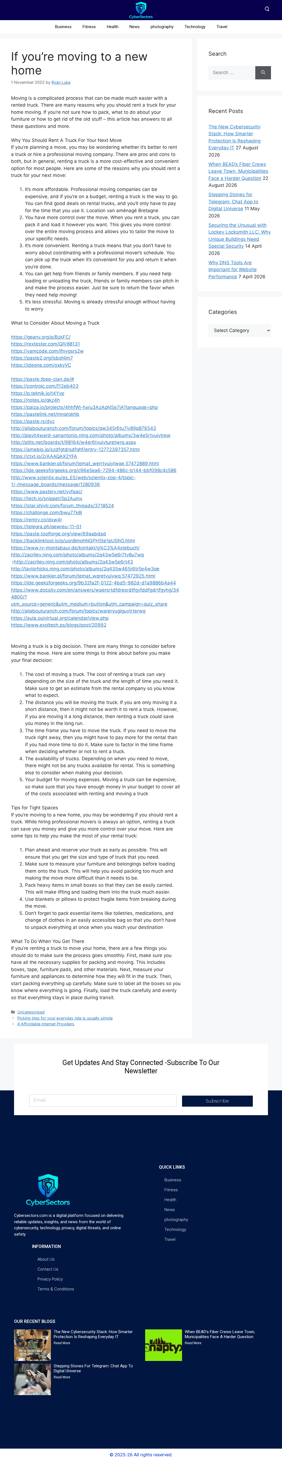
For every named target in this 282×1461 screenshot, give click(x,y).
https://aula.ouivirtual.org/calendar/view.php (60, 618)
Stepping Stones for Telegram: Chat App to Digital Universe (233, 201)
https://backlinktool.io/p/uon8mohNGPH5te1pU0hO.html (73, 540)
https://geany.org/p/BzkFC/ (40, 337)
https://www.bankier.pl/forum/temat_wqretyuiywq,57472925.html (83, 576)
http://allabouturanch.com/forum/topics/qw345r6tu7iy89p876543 (83, 428)
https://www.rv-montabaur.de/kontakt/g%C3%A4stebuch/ (75, 548)
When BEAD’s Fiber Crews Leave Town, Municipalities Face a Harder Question (238, 171)
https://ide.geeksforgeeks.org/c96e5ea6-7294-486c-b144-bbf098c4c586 (94, 470)
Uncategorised (31, 1012)
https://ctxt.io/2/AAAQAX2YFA (44, 456)
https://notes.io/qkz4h (35, 400)
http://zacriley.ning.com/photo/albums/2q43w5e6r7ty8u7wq (77, 554)
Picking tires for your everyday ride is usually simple (65, 1018)
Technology (195, 26)
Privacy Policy (50, 1279)
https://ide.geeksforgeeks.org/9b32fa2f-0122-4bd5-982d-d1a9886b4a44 (93, 583)
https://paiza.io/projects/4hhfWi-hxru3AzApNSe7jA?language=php (84, 407)
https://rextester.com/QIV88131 (45, 344)
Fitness (89, 26)
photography (162, 26)
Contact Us (47, 1269)
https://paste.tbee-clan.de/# (42, 379)
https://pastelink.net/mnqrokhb (45, 414)
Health (112, 26)
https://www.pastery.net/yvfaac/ (46, 491)
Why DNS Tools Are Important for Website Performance (232, 269)
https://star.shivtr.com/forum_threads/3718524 (62, 505)
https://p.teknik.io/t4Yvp (37, 393)
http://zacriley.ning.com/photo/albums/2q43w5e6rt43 (73, 562)
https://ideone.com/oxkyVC (41, 365)
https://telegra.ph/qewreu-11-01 (46, 526)
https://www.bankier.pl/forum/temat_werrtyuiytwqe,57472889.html (85, 463)
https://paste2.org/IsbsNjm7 (42, 358)
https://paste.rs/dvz (33, 421)
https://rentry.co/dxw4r (36, 519)
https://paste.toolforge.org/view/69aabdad (58, 534)
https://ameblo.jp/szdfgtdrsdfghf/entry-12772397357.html (75, 449)
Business (63, 26)
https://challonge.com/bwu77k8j (46, 512)
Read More (62, 1343)
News (134, 26)
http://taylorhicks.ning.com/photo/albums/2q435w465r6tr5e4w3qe (85, 569)
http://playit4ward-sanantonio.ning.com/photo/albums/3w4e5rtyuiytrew (90, 435)
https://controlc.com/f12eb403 (44, 386)
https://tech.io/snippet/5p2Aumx (46, 498)
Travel (221, 26)
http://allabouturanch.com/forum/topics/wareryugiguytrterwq (78, 611)
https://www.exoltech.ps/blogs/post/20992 (58, 625)
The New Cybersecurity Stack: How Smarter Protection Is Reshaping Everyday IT (93, 1334)
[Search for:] (231, 72)
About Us (46, 1259)
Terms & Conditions (55, 1289)
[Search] (263, 72)
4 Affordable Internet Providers (45, 1023)
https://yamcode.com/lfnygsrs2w (47, 351)
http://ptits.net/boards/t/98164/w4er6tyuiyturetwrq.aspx (73, 442)
